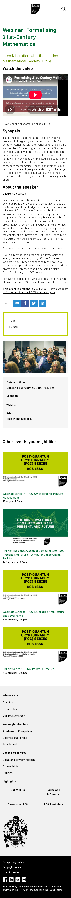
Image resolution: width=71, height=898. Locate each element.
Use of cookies (11, 872)
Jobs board (10, 744)
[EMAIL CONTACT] (17, 303)
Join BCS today (33, 272)
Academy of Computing (17, 731)
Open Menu (8, 9)
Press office (10, 709)
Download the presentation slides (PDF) (26, 124)
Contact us (18, 790)
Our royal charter (14, 715)
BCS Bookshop (53, 804)
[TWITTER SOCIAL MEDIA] (34, 303)
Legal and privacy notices (19, 760)
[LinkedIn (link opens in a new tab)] (11, 879)
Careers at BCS (18, 804)
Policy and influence (53, 792)
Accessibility (11, 766)
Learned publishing (15, 738)
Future (13, 327)
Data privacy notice (13, 862)
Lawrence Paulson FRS (17, 200)
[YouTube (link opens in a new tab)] (17, 879)
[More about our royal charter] (16, 831)
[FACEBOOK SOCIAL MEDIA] (25, 303)
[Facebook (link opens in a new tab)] (5, 879)
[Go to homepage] (35, 9)
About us (8, 702)
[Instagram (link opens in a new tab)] (24, 879)
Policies (8, 773)
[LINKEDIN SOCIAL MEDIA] (42, 303)
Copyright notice (12, 867)
